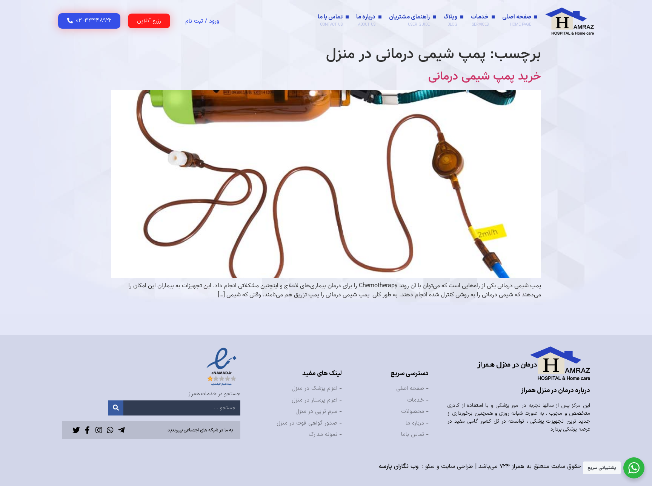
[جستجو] (115, 407)
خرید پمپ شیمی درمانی (484, 76)
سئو (430, 466)
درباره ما (365, 20)
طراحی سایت (457, 466)
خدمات (480, 20)
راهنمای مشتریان (409, 20)
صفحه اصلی (516, 20)
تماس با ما (330, 20)
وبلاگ (450, 20)
